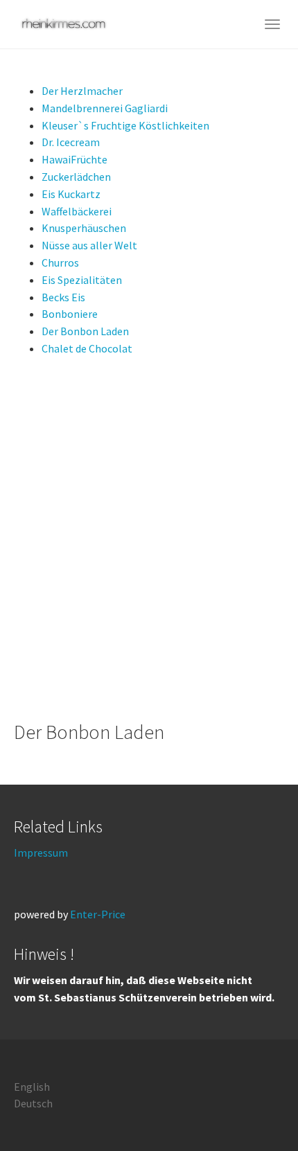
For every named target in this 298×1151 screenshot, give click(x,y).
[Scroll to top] (253, 1106)
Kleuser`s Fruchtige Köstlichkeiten (125, 125)
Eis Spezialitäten (82, 280)
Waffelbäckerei (77, 211)
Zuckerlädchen (76, 177)
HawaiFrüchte (74, 159)
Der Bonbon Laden (85, 331)
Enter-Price (97, 914)
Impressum (41, 852)
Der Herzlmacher (82, 91)
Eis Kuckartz (71, 194)
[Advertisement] (149, 539)
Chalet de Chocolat (87, 348)
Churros (60, 262)
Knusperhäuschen (84, 228)
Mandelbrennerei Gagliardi (105, 108)
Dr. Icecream (71, 142)
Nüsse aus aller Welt (89, 245)
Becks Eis (63, 297)
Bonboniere (70, 314)
